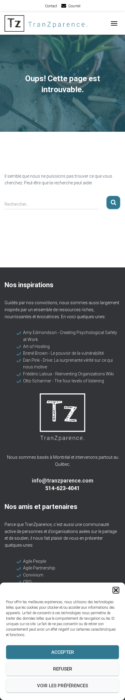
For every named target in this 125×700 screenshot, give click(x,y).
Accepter (62, 652)
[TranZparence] (50, 23)
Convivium (33, 575)
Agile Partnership (39, 568)
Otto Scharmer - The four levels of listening (63, 380)
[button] (116, 590)
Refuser (62, 669)
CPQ (27, 582)
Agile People (34, 561)
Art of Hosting (36, 346)
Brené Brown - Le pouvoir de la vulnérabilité (63, 353)
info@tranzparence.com (62, 480)
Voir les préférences (62, 685)
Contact (51, 6)
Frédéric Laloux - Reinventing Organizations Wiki (68, 373)
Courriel (74, 6)
